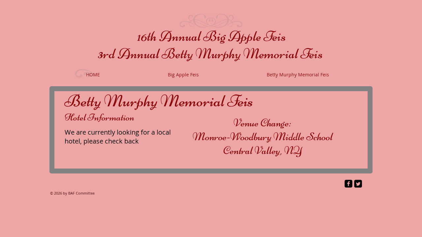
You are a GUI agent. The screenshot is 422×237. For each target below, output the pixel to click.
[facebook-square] (348, 184)
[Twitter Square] (358, 184)
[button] (183, 74)
